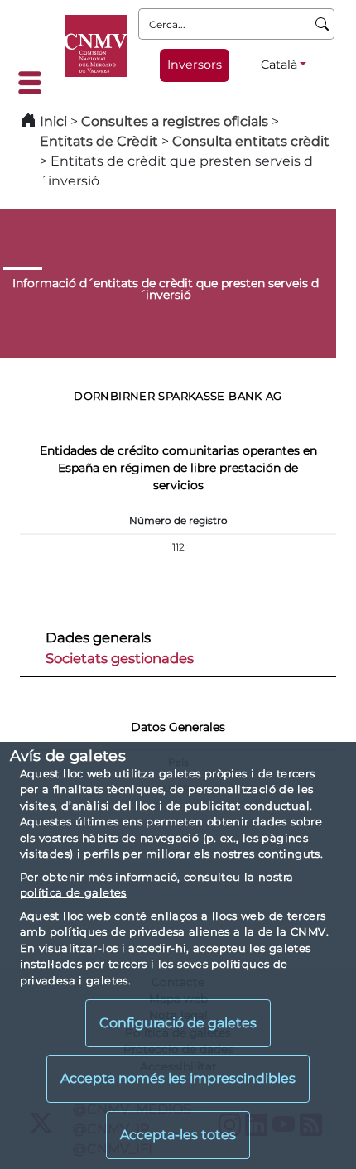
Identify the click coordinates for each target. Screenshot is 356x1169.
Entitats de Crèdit (99, 141)
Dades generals (98, 637)
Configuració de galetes (178, 1023)
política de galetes (73, 892)
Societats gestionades (120, 658)
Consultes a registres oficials (174, 121)
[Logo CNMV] (95, 46)
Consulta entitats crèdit (251, 141)
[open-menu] (34, 82)
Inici (53, 121)
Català (279, 64)
